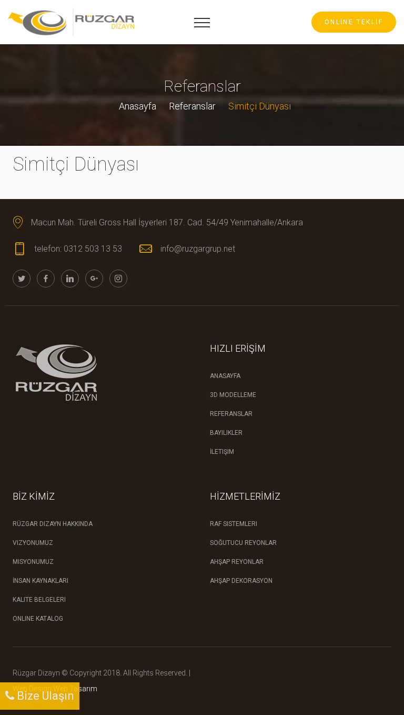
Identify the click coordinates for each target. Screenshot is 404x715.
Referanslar (192, 106)
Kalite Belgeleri (39, 599)
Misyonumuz (33, 561)
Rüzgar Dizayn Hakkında (53, 524)
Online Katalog (38, 618)
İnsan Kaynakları (40, 580)
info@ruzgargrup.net (197, 249)
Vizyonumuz (33, 543)
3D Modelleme (233, 395)
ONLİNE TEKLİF (354, 22)
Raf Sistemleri (233, 524)
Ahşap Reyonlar (237, 561)
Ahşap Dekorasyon (241, 580)
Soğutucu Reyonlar (243, 543)
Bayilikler (226, 432)
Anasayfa (137, 106)
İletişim (222, 451)
